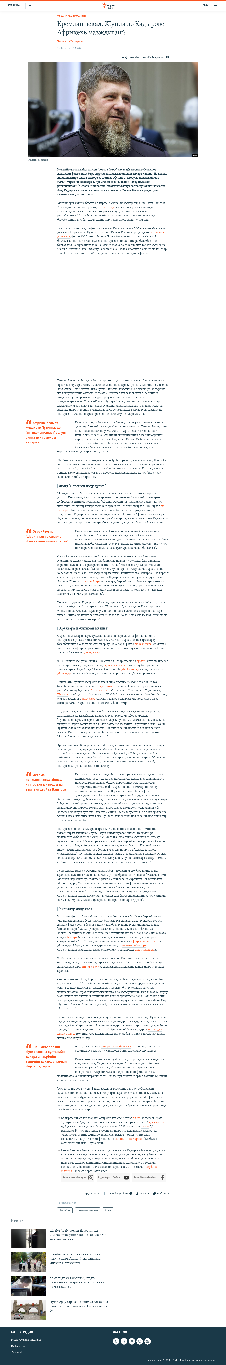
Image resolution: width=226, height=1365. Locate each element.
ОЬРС (206, 5)
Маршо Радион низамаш (26, 1340)
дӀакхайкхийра (115, 665)
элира (137, 1118)
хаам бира (88, 698)
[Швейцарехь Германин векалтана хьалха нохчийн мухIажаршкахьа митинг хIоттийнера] (28, 1262)
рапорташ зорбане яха (116, 1046)
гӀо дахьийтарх (105, 686)
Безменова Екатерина (70, 41)
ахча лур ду (106, 207)
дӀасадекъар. (91, 652)
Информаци (18, 1346)
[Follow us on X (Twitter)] (124, 1341)
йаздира (71, 937)
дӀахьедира (64, 673)
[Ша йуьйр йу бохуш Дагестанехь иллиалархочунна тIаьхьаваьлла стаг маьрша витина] (28, 1238)
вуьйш (141, 661)
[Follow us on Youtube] (132, 1341)
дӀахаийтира (143, 644)
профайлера (92, 581)
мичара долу (90, 966)
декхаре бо (156, 1122)
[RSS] (147, 1341)
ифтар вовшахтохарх (145, 941)
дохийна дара (144, 949)
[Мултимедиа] (216, 5)
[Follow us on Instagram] (139, 1341)
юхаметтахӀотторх (134, 945)
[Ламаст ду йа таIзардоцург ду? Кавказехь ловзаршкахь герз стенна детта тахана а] (28, 1286)
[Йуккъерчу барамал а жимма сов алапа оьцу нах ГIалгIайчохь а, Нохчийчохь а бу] (28, 1310)
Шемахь (62, 694)
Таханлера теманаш (71, 16)
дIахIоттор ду (130, 669)
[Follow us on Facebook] (116, 1341)
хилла (145, 1126)
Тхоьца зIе (17, 1352)
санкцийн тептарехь (128, 1139)
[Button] (130, 57)
